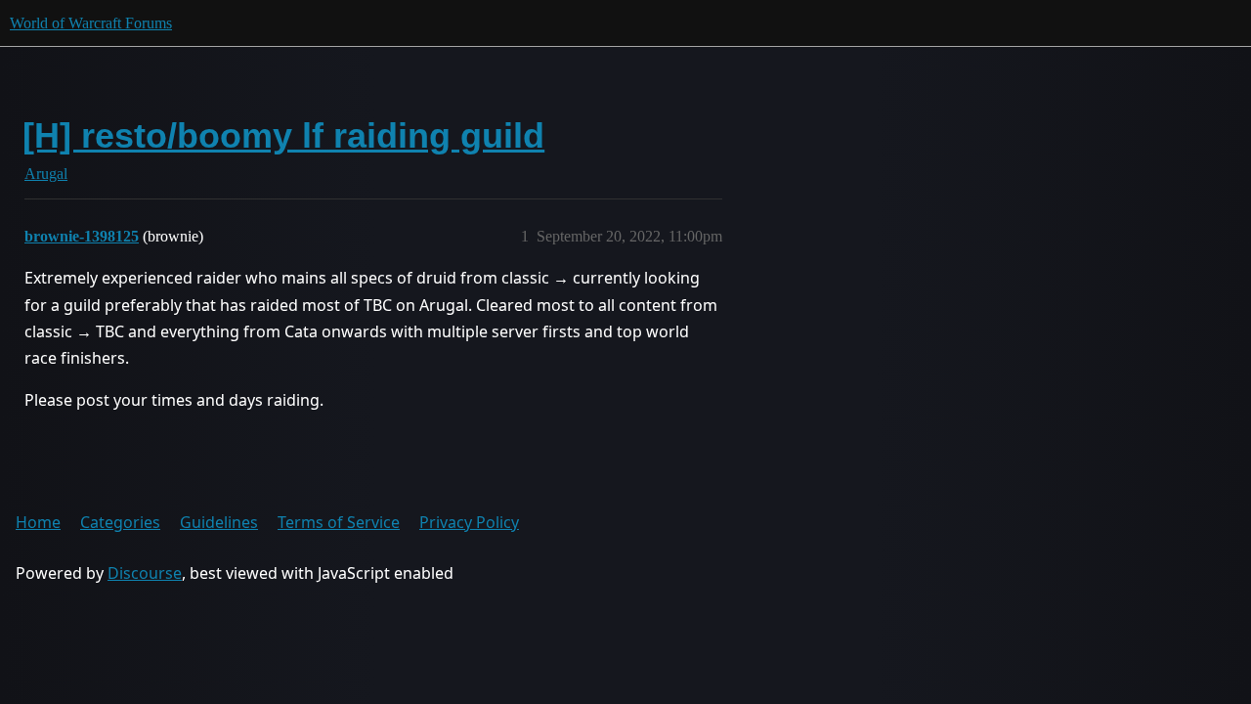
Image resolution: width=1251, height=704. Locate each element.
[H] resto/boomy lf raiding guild (283, 135)
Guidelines (219, 522)
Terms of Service (339, 522)
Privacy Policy (469, 522)
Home (38, 522)
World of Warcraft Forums (91, 23)
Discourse (145, 573)
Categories (120, 522)
